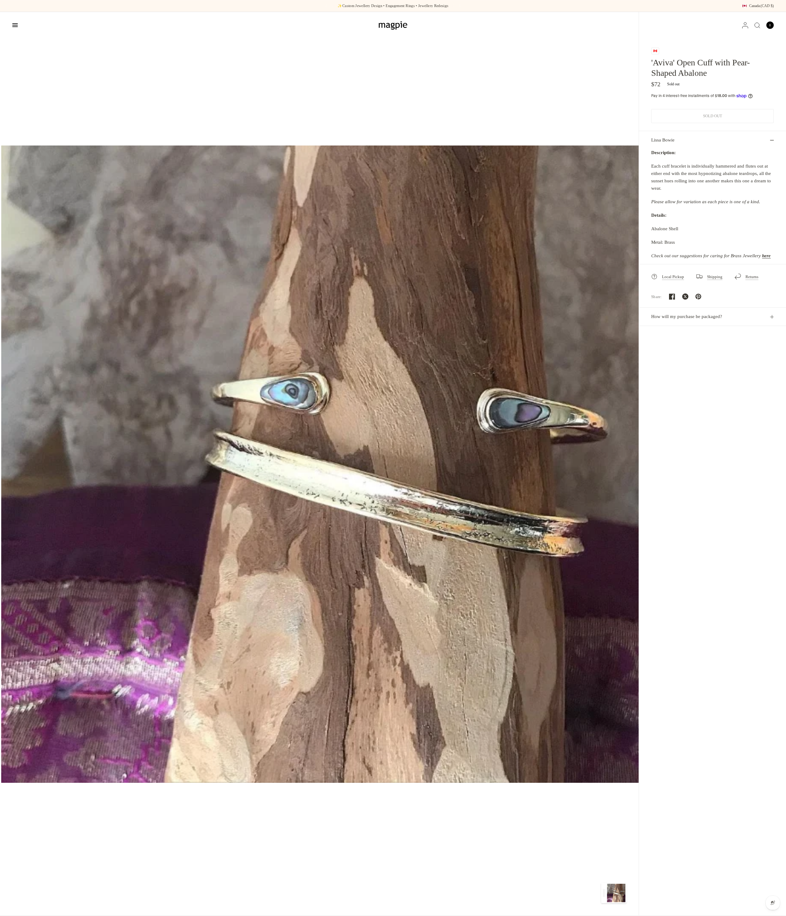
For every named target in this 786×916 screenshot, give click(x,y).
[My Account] (745, 25)
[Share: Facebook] (672, 296)
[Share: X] (685, 296)
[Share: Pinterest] (698, 296)
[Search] (757, 25)
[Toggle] (604, 893)
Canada (761, 6)
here (766, 255)
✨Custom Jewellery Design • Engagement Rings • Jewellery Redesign (392, 6)
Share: (656, 297)
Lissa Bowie (663, 140)
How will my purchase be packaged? (686, 316)
